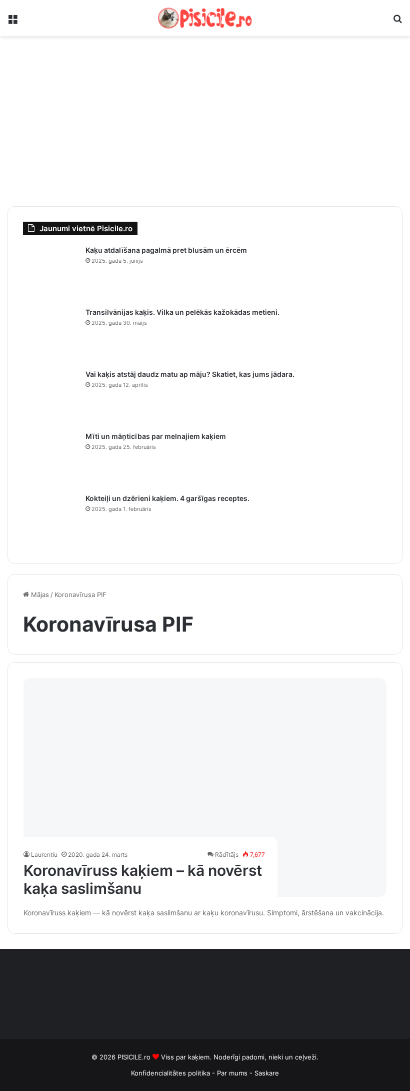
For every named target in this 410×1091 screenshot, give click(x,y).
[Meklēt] (397, 22)
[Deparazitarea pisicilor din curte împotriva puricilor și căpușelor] (50, 272)
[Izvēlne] (13, 22)
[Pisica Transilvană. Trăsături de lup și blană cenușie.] (50, 334)
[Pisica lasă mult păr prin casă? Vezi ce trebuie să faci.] (50, 396)
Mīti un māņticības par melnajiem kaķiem (156, 436)
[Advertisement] (205, 121)
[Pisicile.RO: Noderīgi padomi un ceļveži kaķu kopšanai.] (205, 18)
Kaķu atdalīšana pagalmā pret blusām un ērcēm (166, 250)
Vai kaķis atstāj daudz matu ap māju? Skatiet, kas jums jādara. (190, 374)
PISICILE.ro (135, 1057)
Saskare (266, 1073)
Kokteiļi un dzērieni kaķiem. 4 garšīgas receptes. (168, 498)
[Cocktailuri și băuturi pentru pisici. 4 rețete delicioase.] (50, 521)
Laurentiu (44, 854)
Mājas (39, 595)
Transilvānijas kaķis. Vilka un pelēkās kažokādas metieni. (183, 312)
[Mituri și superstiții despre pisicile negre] (50, 458)
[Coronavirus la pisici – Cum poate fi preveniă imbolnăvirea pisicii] (205, 787)
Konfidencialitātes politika (170, 1073)
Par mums (233, 1073)
